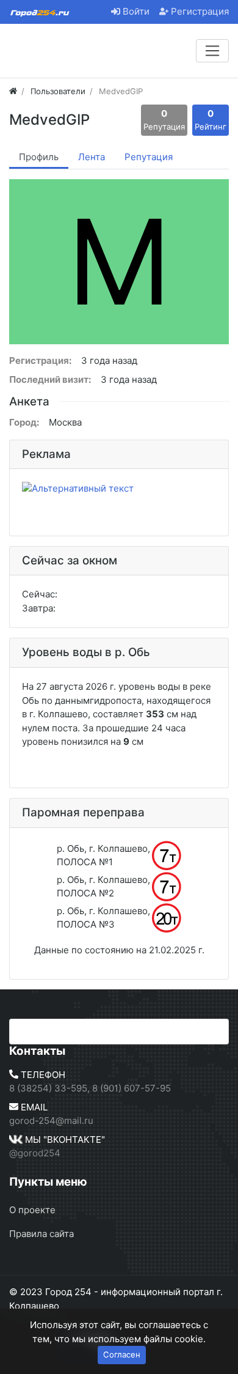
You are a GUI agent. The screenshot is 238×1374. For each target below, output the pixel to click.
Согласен (121, 1354)
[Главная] (13, 91)
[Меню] (212, 50)
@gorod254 (34, 1153)
